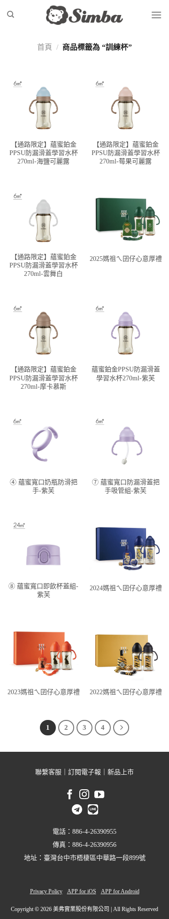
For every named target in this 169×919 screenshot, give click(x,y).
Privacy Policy (46, 891)
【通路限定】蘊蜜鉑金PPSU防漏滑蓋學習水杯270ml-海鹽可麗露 (43, 153)
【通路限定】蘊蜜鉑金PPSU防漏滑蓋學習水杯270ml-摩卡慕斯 (43, 378)
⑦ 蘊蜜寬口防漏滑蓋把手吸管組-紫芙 (126, 486)
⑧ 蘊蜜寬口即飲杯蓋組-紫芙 (43, 590)
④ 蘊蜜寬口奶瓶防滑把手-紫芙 (43, 486)
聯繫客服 (48, 772)
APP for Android (120, 891)
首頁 (44, 47)
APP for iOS (81, 891)
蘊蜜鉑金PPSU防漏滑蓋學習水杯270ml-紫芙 (126, 373)
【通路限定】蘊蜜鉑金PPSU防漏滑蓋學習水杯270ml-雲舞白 (43, 265)
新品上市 (121, 772)
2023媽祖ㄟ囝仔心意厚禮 (44, 692)
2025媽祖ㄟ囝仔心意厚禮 (126, 258)
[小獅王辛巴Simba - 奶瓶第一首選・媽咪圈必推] (84, 15)
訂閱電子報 (84, 772)
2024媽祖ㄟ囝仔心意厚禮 (126, 588)
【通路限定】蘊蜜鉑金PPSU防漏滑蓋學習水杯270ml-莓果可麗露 (126, 153)
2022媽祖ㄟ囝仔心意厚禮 (126, 692)
